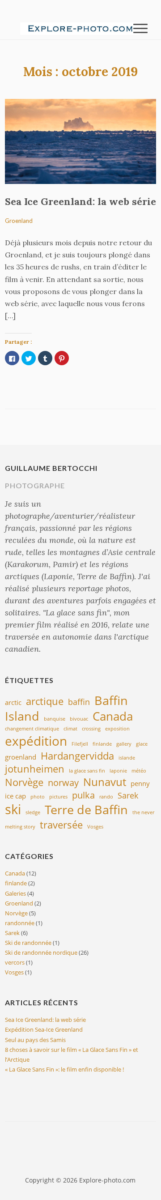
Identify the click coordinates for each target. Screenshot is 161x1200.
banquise (54, 719)
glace (142, 744)
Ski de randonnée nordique (41, 952)
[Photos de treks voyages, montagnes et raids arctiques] (80, 28)
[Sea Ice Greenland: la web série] (80, 141)
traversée (61, 824)
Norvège (24, 782)
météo (138, 771)
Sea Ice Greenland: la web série (80, 201)
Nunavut (104, 782)
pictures (58, 797)
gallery (123, 744)
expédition (36, 740)
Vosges (95, 827)
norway (63, 782)
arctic (13, 702)
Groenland (19, 220)
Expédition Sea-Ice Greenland (44, 1029)
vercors (15, 962)
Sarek (128, 795)
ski (13, 809)
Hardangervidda (77, 755)
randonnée (19, 923)
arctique (45, 701)
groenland (20, 756)
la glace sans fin (87, 771)
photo (37, 797)
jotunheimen (34, 768)
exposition (117, 729)
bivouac (79, 719)
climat (70, 729)
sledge (32, 812)
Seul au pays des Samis (35, 1040)
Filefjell (80, 744)
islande (127, 758)
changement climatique (32, 729)
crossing (91, 729)
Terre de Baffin (86, 809)
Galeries (15, 893)
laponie (118, 771)
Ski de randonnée (28, 943)
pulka (83, 795)
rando (106, 797)
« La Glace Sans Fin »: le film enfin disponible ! (64, 1069)
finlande (102, 744)
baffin (79, 701)
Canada (113, 716)
